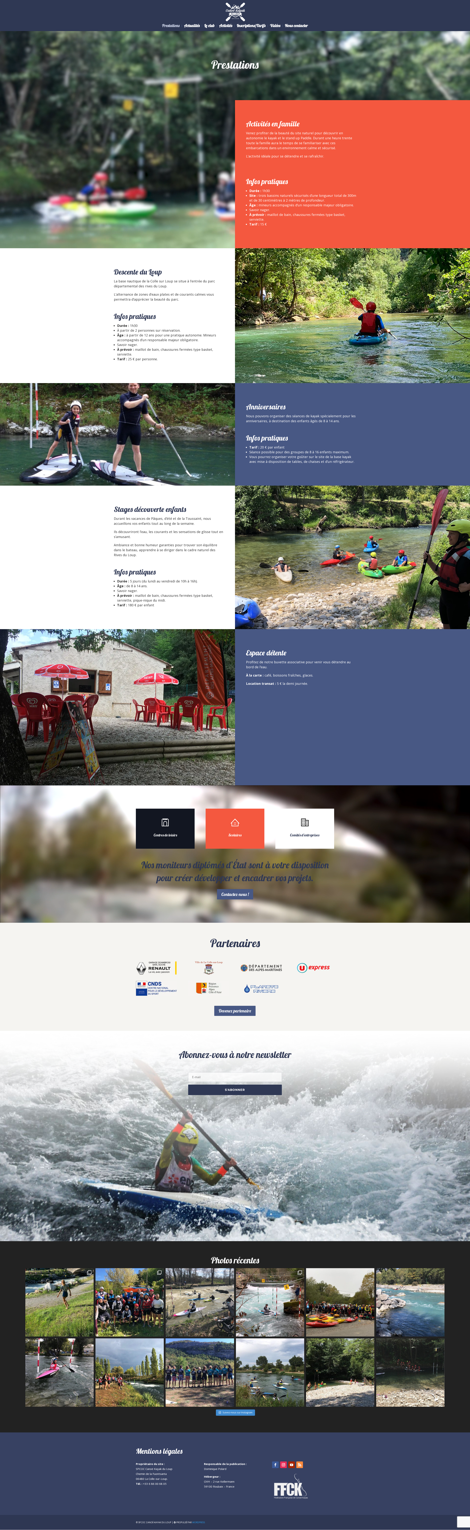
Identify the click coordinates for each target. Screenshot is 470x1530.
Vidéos (275, 26)
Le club (209, 26)
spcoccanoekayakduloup (59, 1271)
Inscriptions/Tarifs (251, 26)
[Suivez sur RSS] (299, 1464)
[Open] (59, 1302)
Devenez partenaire (235, 1011)
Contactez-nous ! (235, 894)
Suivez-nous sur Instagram (237, 1412)
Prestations (171, 26)
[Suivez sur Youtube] (291, 1464)
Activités (225, 26)
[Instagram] (89, 1332)
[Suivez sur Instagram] (283, 1464)
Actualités (192, 26)
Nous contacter (296, 26)
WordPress (198, 1522)
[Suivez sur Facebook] (275, 1464)
